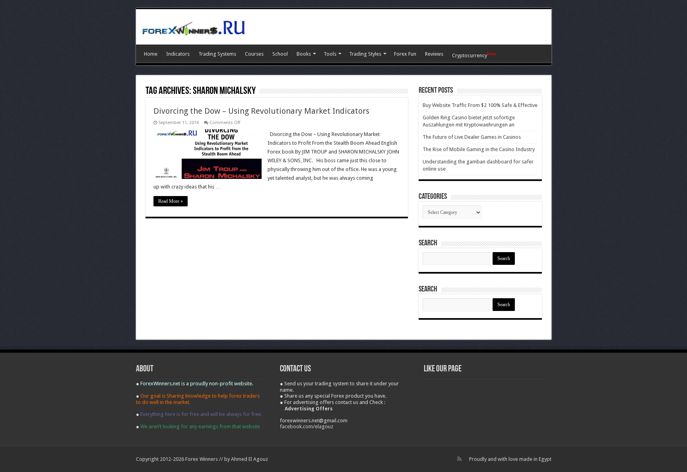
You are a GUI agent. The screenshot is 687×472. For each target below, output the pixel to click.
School (280, 54)
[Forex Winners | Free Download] (193, 26)
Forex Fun (405, 54)
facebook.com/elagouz (306, 426)
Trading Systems (217, 54)
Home (150, 54)
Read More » (170, 201)
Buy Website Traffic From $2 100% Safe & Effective (480, 105)
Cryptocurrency (474, 54)
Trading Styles (365, 54)
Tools (330, 54)
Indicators (178, 54)
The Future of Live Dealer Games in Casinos (472, 137)
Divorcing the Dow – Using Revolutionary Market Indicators (261, 111)
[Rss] (459, 459)
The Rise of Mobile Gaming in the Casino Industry (479, 149)
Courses (254, 54)
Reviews (434, 54)
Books (304, 54)
